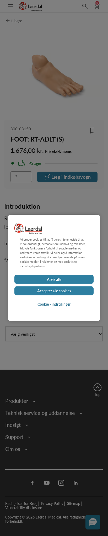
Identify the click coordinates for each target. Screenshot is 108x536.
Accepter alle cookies (54, 291)
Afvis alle (54, 279)
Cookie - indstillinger (54, 304)
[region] (54, 268)
